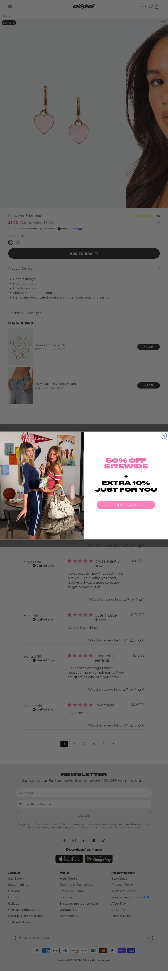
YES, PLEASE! (126, 505)
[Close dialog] (164, 436)
